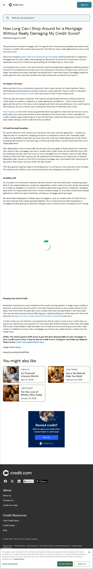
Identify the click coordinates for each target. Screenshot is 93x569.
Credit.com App (10, 505)
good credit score (29, 56)
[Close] (89, 552)
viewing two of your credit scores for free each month (34, 316)
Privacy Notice (20, 546)
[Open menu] (3, 4)
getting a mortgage (49, 56)
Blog (5, 530)
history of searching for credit (20, 93)
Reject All (82, 564)
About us (7, 495)
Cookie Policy (19, 559)
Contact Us (8, 500)
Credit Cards (9, 525)
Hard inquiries (9, 111)
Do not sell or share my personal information (55, 546)
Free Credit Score (11, 520)
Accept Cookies (65, 564)
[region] (46, 558)
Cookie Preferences (10, 564)
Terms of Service (32, 546)
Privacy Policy (7, 546)
